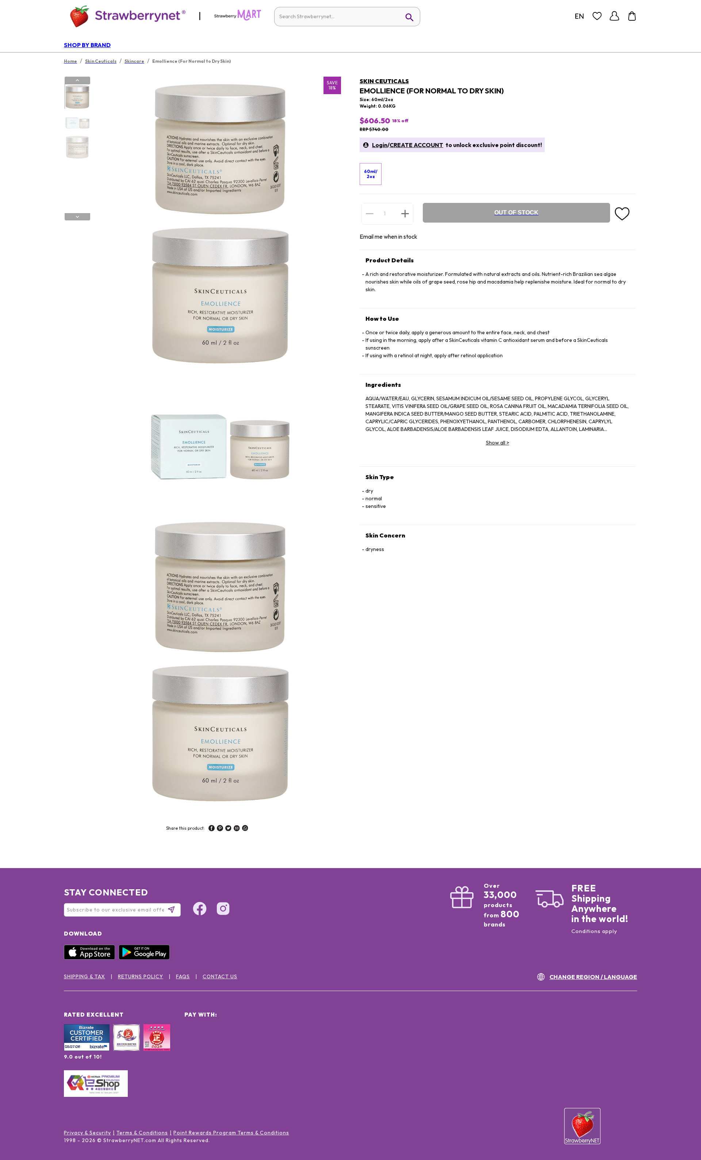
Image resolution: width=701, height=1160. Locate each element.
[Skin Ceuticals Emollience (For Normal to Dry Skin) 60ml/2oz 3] (77, 147)
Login (379, 145)
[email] (237, 829)
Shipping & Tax (84, 976)
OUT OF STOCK (516, 212)
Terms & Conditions (142, 1132)
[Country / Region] (579, 16)
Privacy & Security (87, 1132)
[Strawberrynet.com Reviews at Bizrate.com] (87, 1049)
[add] (405, 213)
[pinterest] (220, 829)
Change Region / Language (593, 976)
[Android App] (146, 958)
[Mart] (237, 19)
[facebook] (211, 829)
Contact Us (220, 976)
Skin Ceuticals (384, 81)
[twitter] (228, 829)
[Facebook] (200, 910)
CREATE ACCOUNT (416, 145)
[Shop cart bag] (632, 16)
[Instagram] (223, 910)
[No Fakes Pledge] (156, 1045)
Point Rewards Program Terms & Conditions (231, 1132)
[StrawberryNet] (124, 16)
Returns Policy (140, 976)
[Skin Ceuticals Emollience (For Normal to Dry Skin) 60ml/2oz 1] (77, 96)
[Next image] (77, 216)
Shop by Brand (87, 45)
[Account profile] (614, 16)
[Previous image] (77, 80)
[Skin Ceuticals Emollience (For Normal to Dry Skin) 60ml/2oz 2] (77, 121)
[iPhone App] (91, 958)
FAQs (183, 976)
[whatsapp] (245, 829)
